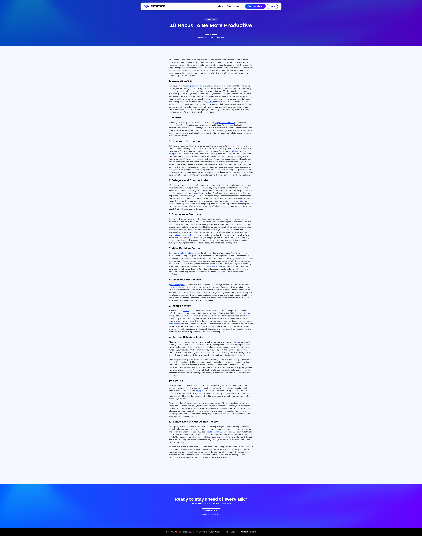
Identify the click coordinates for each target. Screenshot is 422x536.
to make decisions (185, 253)
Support (238, 6)
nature (186, 311)
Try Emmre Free (255, 6)
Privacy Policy (214, 532)
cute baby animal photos (218, 432)
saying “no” (200, 391)
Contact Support (248, 532)
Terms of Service (230, 532)
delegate (217, 185)
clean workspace (177, 285)
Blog (229, 6)
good (197, 193)
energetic (210, 102)
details (240, 201)
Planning (237, 342)
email (171, 154)
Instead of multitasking (184, 235)
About (221, 6)
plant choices (174, 324)
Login (272, 6)
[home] (154, 6)
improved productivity (225, 123)
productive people (198, 86)
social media (234, 151)
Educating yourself (211, 266)
